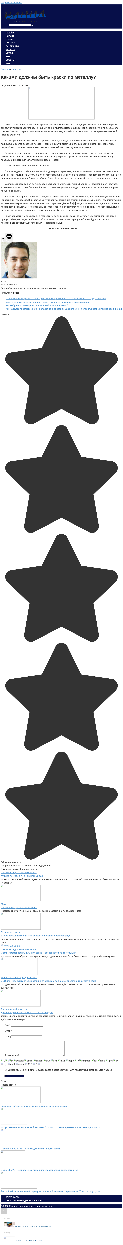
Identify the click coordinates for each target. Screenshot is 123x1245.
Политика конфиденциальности (24, 1201)
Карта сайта (13, 1197)
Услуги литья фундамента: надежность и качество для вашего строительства (48, 302)
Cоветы (10, 60)
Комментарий (11, 1055)
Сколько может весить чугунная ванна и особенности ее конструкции (38, 952)
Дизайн (10, 33)
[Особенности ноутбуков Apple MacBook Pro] (9, 1226)
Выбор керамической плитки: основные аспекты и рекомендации (36, 935)
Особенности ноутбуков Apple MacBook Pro (33, 1226)
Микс (8, 63)
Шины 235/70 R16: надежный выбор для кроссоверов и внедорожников (39, 1170)
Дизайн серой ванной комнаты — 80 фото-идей (27, 1012)
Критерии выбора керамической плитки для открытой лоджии (34, 1106)
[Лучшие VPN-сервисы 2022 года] (9, 1240)
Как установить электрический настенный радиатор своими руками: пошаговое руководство (51, 1127)
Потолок (10, 43)
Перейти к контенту (11, 2)
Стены (9, 39)
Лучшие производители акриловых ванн (22, 876)
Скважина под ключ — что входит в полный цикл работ (30, 1148)
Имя (7, 1025)
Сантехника (12, 46)
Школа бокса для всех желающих (19, 907)
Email (8, 1031)
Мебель (10, 53)
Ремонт (10, 36)
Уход (8, 56)
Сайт (7, 1036)
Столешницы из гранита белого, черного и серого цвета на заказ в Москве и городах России (56, 298)
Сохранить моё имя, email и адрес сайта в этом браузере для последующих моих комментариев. (60, 1070)
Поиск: (5, 25)
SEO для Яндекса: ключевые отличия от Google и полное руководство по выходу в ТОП (48, 981)
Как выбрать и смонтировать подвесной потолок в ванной (37, 305)
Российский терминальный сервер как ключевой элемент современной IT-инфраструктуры (50, 1191)
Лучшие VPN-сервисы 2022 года (28, 1240)
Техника (10, 50)
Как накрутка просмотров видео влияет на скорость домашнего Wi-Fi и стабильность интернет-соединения (64, 309)
